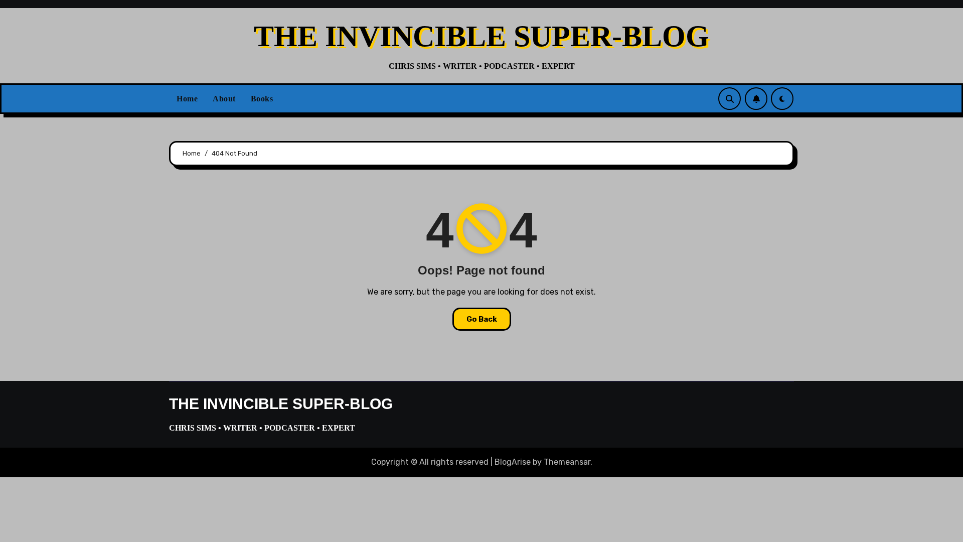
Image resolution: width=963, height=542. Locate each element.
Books (262, 98)
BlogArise (513, 462)
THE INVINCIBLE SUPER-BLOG (481, 36)
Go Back (481, 319)
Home (187, 98)
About (224, 98)
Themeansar (567, 462)
